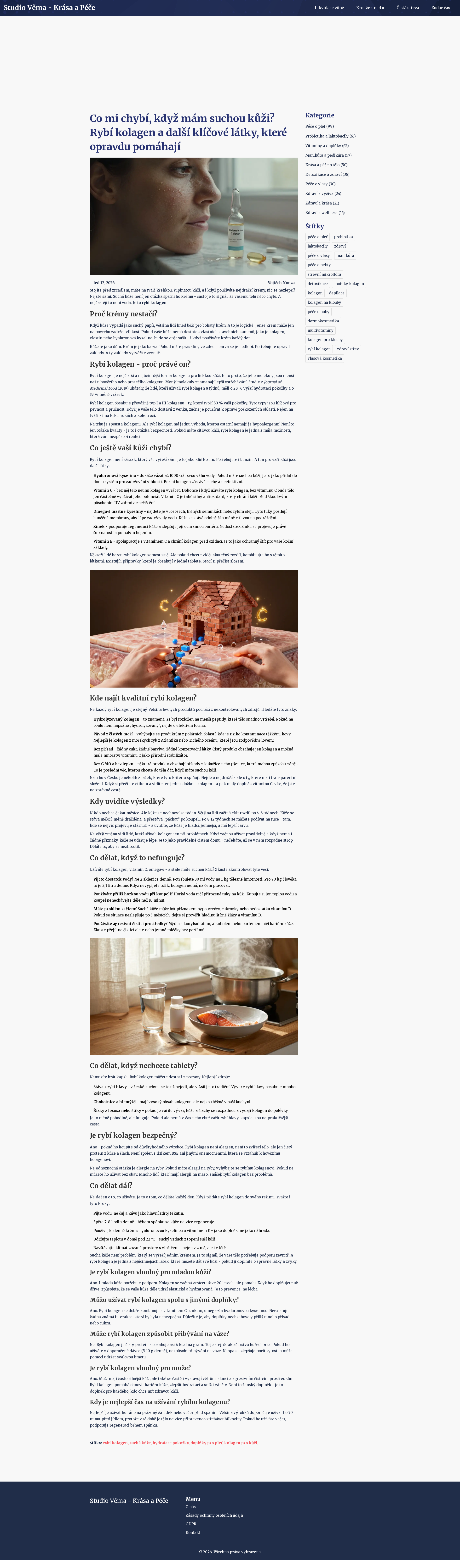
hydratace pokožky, (171, 1443)
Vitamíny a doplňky (327, 145)
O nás (191, 1507)
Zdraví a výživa (323, 193)
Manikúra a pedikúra (328, 155)
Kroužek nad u (370, 7)
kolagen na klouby (324, 302)
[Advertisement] (230, 75)
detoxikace (318, 283)
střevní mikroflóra (324, 274)
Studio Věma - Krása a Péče (49, 8)
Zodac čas (440, 7)
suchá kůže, (141, 1443)
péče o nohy (318, 311)
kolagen (315, 293)
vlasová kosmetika (325, 358)
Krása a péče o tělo (326, 165)
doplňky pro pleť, (206, 1443)
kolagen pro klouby (325, 339)
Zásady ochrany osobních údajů (214, 1515)
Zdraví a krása (322, 203)
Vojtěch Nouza (281, 283)
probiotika (343, 237)
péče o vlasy (319, 255)
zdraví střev (348, 349)
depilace (337, 293)
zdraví (340, 246)
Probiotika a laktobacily (330, 136)
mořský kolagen (349, 283)
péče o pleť (318, 237)
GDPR (191, 1524)
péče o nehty (319, 265)
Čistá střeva (408, 7)
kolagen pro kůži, (241, 1443)
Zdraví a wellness (325, 212)
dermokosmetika (323, 321)
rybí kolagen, (116, 1443)
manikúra (345, 255)
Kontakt (193, 1532)
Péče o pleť (319, 126)
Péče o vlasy (320, 184)
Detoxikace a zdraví (327, 174)
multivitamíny (321, 330)
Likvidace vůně (329, 7)
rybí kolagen (319, 349)
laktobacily (318, 246)
